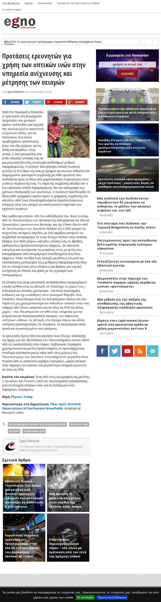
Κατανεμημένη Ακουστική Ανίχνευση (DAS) (37, 424)
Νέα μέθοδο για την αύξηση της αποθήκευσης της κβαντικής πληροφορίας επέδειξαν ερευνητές (125, 303)
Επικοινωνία (45, 3)
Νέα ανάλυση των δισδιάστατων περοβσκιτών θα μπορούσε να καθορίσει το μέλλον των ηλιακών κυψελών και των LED (124, 204)
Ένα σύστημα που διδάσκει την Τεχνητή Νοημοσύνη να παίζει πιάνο (126, 225)
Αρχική (29, 3)
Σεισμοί (14, 431)
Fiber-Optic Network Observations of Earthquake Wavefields (41, 406)
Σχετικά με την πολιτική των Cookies (78, 3)
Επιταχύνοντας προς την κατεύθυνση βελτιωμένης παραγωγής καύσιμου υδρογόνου (127, 244)
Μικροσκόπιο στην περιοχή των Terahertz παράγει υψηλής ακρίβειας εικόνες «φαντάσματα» (126, 282)
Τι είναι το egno (12, 9)
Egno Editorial (16, 91)
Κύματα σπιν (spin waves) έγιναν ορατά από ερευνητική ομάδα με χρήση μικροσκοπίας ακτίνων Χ (123, 324)
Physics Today (22, 397)
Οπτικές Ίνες (79, 424)
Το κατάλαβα (85, 597)
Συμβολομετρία (34, 431)
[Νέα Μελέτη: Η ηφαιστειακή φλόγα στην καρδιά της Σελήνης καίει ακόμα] (68, 466)
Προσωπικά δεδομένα (112, 597)
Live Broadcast (11, 3)
